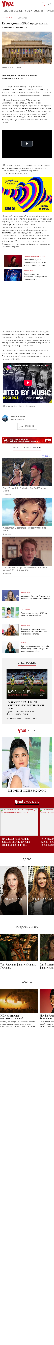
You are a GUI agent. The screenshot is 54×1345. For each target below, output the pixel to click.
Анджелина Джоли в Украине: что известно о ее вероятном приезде (35, 597)
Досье (27, 859)
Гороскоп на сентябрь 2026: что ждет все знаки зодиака (34, 614)
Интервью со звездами (34, 256)
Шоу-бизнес (8, 18)
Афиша (27, 982)
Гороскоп (25, 610)
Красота (25, 643)
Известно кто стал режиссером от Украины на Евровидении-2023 (35, 277)
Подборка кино (27, 927)
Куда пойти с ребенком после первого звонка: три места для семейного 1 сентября (34, 631)
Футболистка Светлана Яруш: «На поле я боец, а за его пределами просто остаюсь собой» (35, 648)
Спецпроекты (27, 663)
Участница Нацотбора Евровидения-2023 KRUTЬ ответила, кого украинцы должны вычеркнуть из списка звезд (35, 265)
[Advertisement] (27, 309)
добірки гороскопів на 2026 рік (27, 790)
